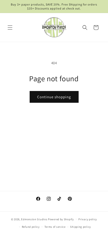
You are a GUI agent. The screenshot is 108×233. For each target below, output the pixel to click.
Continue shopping (54, 96)
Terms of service (55, 226)
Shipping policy (80, 226)
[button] (10, 27)
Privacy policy (87, 219)
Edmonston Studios (34, 219)
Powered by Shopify (61, 219)
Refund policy (31, 226)
